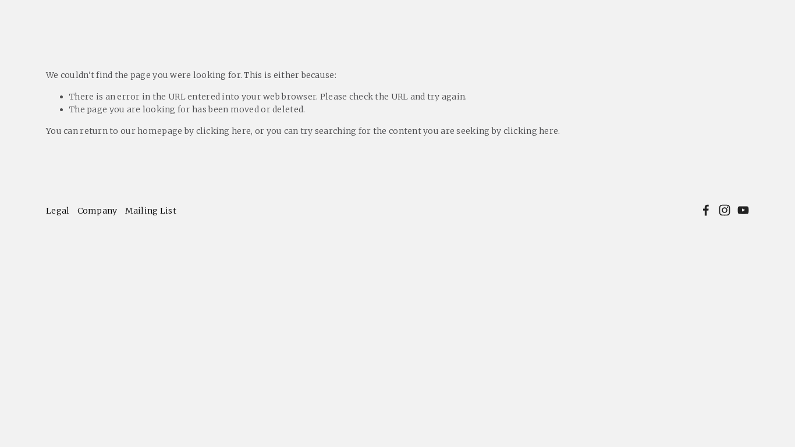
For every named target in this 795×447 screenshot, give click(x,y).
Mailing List (150, 210)
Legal (57, 210)
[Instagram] (724, 210)
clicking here (223, 131)
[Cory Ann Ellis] (706, 210)
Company (97, 210)
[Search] (106, 11)
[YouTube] (743, 210)
